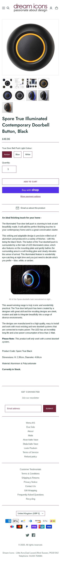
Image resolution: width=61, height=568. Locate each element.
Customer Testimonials (30, 469)
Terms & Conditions (30, 473)
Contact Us (30, 486)
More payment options (30, 196)
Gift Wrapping (30, 490)
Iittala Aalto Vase (30, 444)
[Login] (51, 8)
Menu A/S (30, 423)
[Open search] (8, 8)
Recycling (30, 499)
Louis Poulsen (30, 448)
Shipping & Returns (30, 478)
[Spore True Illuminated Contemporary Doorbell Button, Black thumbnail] (7, 83)
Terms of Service (30, 452)
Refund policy (30, 456)
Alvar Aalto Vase (30, 439)
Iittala (30, 435)
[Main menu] (3, 8)
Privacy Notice (30, 482)
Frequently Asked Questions (30, 494)
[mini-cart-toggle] (56, 8)
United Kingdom (29, 513)
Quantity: (6, 162)
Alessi (30, 431)
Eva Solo (30, 427)
